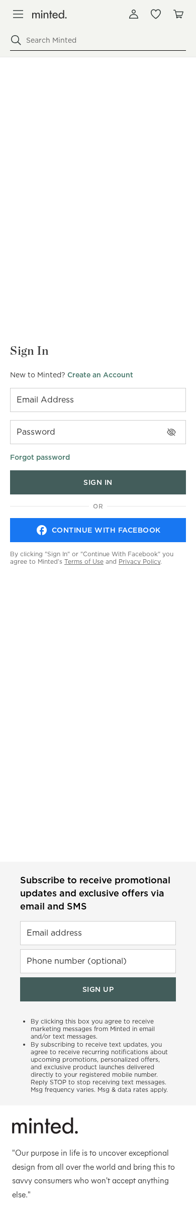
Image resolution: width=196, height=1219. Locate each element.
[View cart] (178, 14)
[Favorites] (156, 14)
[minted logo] (49, 14)
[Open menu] (18, 14)
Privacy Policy (139, 561)
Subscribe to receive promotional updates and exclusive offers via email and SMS (95, 893)
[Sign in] (134, 14)
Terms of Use (84, 561)
